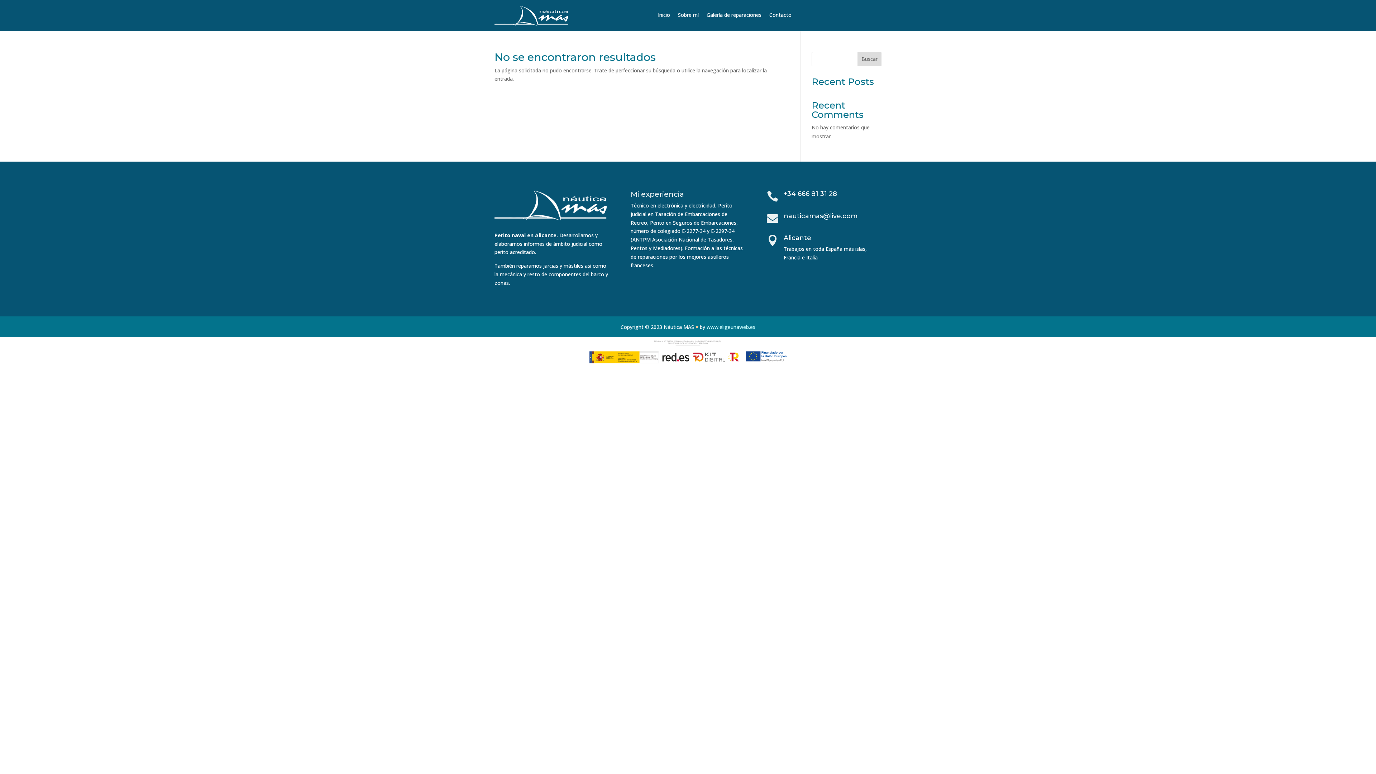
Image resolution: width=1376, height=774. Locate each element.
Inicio (664, 15)
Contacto (780, 15)
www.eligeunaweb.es (731, 327)
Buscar (869, 59)
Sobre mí (688, 15)
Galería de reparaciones (734, 15)
